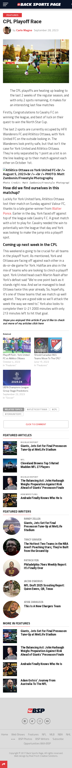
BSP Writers (42, 739)
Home (4, 734)
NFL (22, 459)
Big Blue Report (29, 442)
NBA (60, 734)
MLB (52, 734)
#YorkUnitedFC (13, 414)
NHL (68, 734)
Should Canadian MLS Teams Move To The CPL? (47, 356)
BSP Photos (25, 739)
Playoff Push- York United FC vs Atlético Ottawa (16, 356)
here (41, 323)
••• (13, 739)
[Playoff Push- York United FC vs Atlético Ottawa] (17, 345)
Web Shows (18, 734)
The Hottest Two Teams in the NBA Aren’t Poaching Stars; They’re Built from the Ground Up (46, 547)
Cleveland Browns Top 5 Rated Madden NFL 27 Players (40, 465)
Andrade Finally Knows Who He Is (41, 498)
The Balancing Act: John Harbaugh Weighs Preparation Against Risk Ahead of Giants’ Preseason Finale (42, 484)
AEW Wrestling (29, 494)
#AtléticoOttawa (37, 409)
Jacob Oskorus (33, 581)
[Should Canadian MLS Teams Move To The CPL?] (48, 345)
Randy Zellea (32, 519)
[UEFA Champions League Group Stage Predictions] (17, 378)
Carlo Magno (24, 30)
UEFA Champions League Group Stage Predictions (16, 388)
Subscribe (58, 739)
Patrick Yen (31, 560)
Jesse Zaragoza (33, 602)
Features (33, 734)
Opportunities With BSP (37, 743)
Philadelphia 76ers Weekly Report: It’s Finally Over (45, 566)
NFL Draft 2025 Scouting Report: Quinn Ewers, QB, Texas (44, 587)
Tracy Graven (32, 539)
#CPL (54, 409)
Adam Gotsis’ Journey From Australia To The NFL (38, 682)
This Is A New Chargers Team (42, 606)
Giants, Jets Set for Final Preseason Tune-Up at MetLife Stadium (44, 447)
